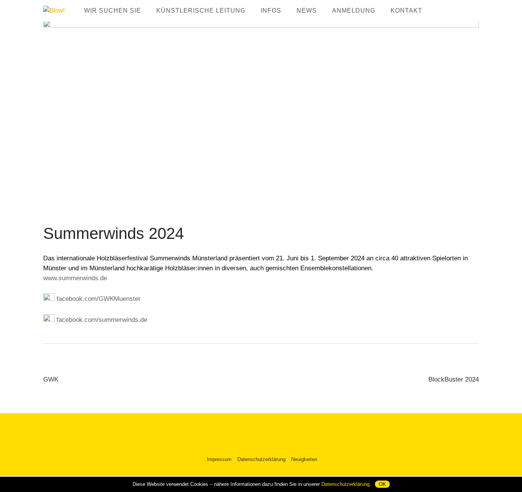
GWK (50, 379)
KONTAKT (406, 10)
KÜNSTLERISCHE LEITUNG (200, 10)
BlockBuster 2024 (453, 379)
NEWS (307, 10)
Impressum (219, 459)
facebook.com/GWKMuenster (98, 298)
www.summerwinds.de (75, 278)
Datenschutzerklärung (261, 459)
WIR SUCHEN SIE (112, 10)
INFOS (271, 10)
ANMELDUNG (353, 10)
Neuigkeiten (304, 459)
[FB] (441, 10)
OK (382, 484)
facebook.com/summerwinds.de (101, 319)
